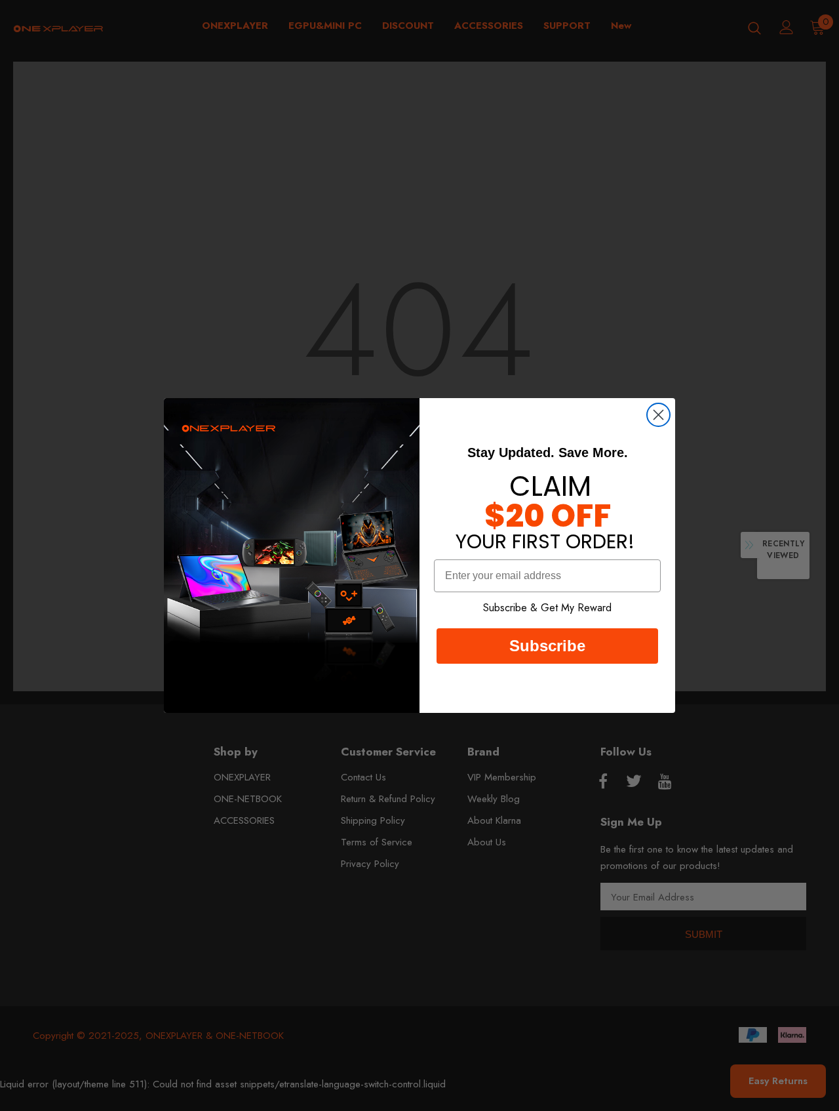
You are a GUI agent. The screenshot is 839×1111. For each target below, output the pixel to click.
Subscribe (547, 646)
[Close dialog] (658, 414)
